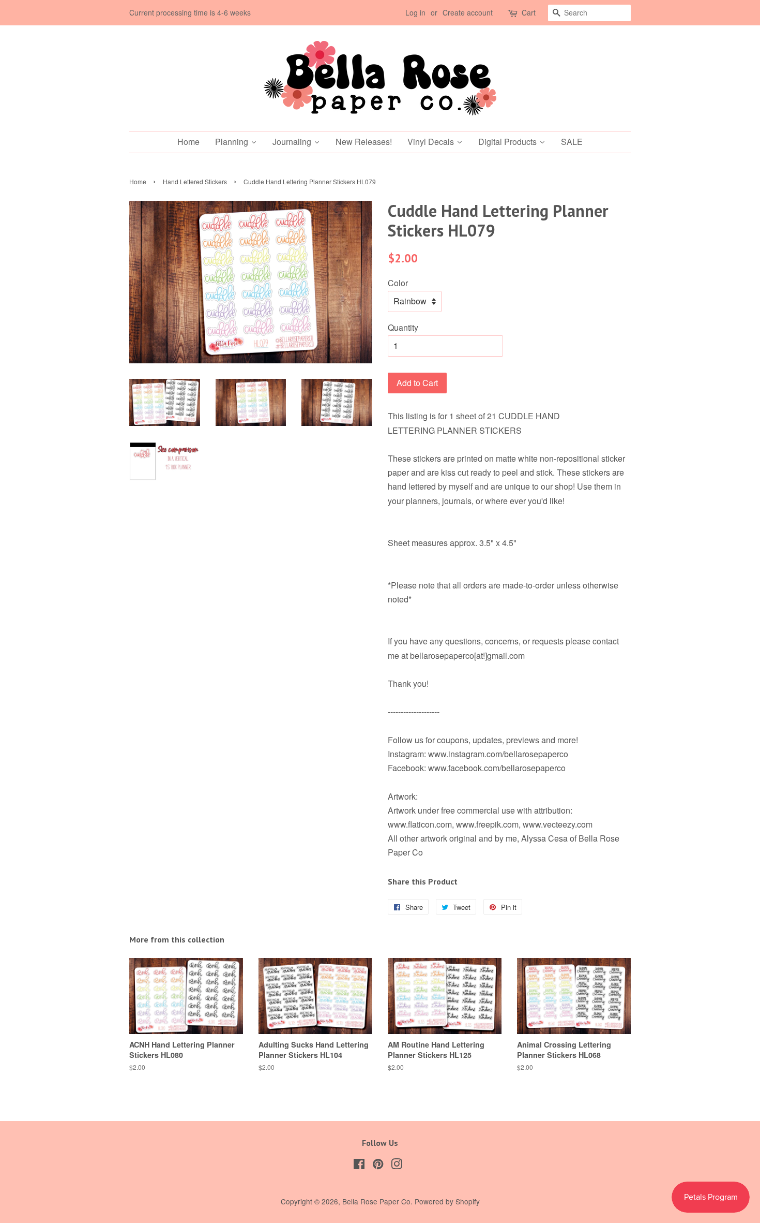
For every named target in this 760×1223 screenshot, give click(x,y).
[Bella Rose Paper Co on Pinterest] (378, 1165)
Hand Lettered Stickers (195, 181)
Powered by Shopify (447, 1201)
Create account (468, 12)
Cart (529, 12)
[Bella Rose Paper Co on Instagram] (396, 1165)
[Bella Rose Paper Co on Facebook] (359, 1165)
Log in (415, 12)
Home (137, 181)
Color (398, 283)
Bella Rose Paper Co (376, 1201)
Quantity (403, 327)
